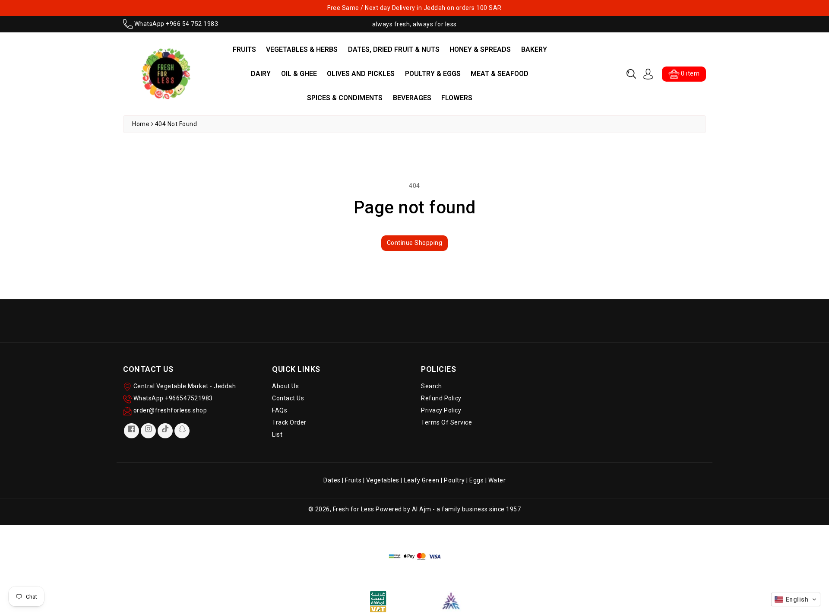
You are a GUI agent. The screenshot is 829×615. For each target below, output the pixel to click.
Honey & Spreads (480, 49)
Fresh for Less (353, 509)
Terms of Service (446, 422)
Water (497, 480)
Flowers (456, 98)
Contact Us (288, 398)
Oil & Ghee (299, 74)
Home (140, 123)
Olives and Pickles (361, 74)
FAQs (279, 410)
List (277, 434)
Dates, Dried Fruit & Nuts (394, 49)
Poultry (454, 480)
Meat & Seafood (499, 74)
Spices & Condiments (345, 98)
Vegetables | (385, 480)
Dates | (334, 480)
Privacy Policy (441, 410)
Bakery (534, 49)
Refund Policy (441, 398)
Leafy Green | (424, 480)
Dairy (261, 74)
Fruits (244, 49)
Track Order (289, 422)
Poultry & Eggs (433, 74)
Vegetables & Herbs (302, 49)
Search (431, 386)
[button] (631, 74)
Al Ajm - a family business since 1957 (466, 509)
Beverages (412, 98)
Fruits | (355, 480)
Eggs (476, 480)
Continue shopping (415, 242)
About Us (285, 386)
